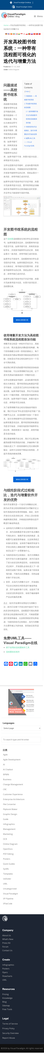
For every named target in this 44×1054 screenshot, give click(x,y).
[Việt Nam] (34, 34)
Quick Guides (9, 864)
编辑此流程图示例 (22, 320)
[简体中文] (37, 34)
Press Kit (6, 943)
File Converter (9, 804)
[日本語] (24, 34)
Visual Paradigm (10, 893)
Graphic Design (10, 814)
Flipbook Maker (10, 809)
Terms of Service (10, 1023)
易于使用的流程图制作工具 (17, 647)
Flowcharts (7, 976)
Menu (40, 16)
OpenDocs (8, 849)
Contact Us (7, 950)
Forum (5, 946)
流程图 (10, 238)
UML (5, 883)
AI (4, 764)
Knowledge (7, 998)
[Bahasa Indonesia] (21, 34)
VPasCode (7, 903)
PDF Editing (8, 854)
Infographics (9, 824)
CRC (5, 789)
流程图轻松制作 (13, 651)
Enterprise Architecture (13, 799)
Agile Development (11, 759)
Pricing (5, 994)
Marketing (8, 834)
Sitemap (6, 1005)
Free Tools (7, 1009)
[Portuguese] (29, 34)
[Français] (16, 34)
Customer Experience (13, 794)
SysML (6, 868)
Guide (5, 819)
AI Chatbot (8, 769)
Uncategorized (9, 888)
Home (6, 25)
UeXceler (7, 878)
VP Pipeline (8, 898)
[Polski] (27, 34)
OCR (5, 839)
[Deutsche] (6, 34)
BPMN (6, 774)
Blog (4, 1001)
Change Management (13, 784)
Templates (8, 873)
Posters (6, 859)
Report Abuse (8, 1038)
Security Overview (10, 1033)
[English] (9, 34)
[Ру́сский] (32, 34)
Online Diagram (13, 70)
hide (27, 91)
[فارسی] (14, 34)
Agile (5, 754)
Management (9, 829)
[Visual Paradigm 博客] (13, 16)
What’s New (7, 939)
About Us (6, 935)
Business (7, 779)
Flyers (5, 972)
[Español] (11, 34)
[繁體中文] (39, 34)
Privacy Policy (8, 1028)
